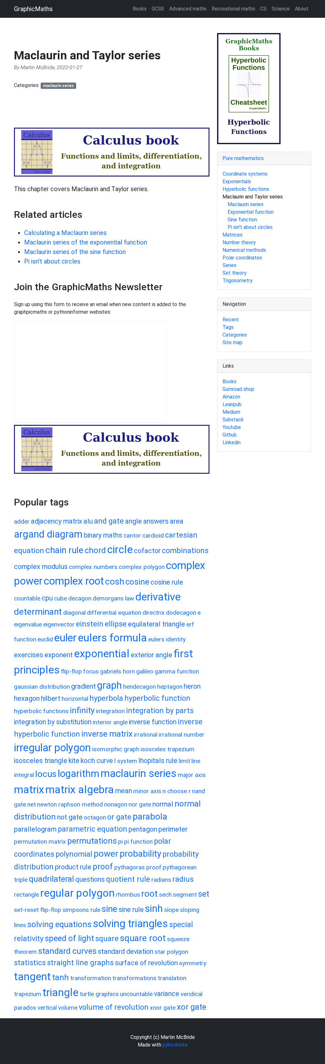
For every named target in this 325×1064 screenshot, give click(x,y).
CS (263, 9)
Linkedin (231, 442)
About (301, 9)
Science (281, 9)
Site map (232, 342)
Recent (230, 320)
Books (140, 9)
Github (229, 435)
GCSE (158, 9)
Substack (233, 420)
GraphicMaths (33, 9)
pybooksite (175, 1045)
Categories (234, 335)
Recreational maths (233, 9)
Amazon (231, 397)
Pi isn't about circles (52, 261)
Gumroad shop (238, 389)
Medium (231, 412)
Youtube (231, 427)
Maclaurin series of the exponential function (85, 242)
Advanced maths (188, 9)
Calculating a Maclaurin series (65, 233)
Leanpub (232, 404)
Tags (228, 327)
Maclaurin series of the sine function (75, 252)
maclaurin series (58, 86)
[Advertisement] (129, 111)
